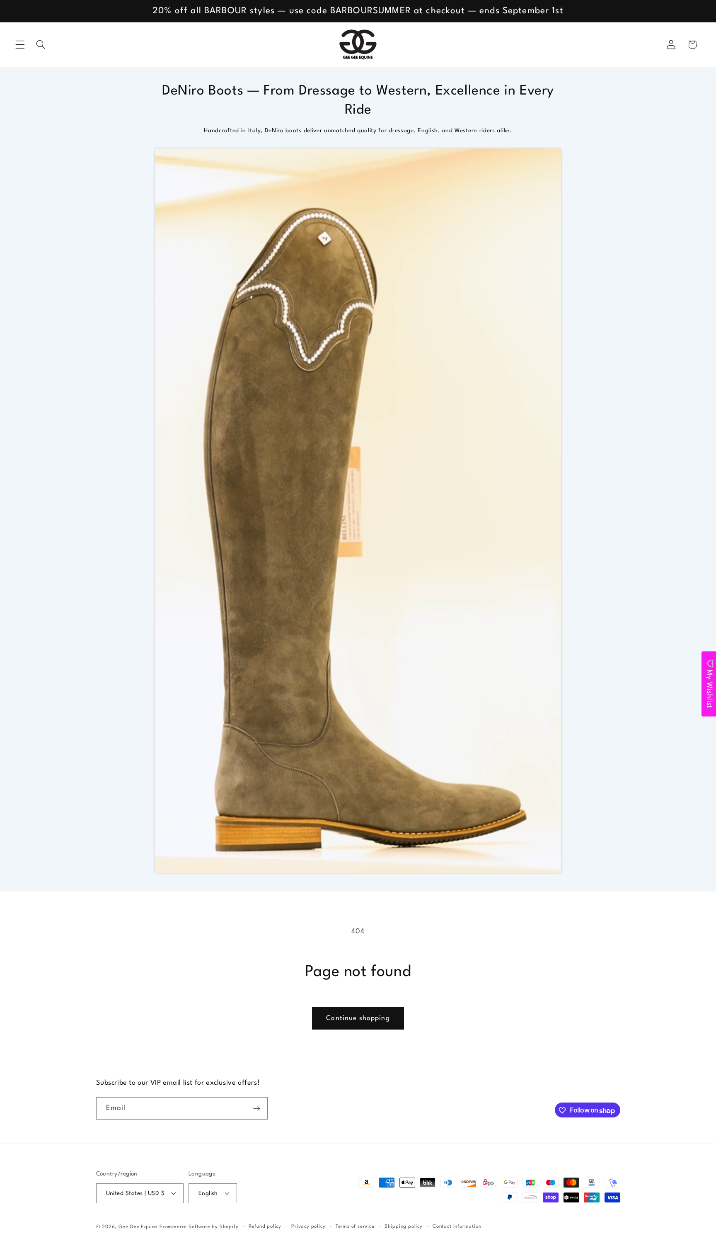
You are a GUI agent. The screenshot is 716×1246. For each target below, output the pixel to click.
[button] (20, 44)
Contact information (457, 1226)
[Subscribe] (256, 1109)
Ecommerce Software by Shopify (199, 1226)
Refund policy (265, 1226)
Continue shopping (358, 1018)
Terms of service (355, 1226)
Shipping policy (404, 1226)
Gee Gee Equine (138, 1226)
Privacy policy (308, 1226)
